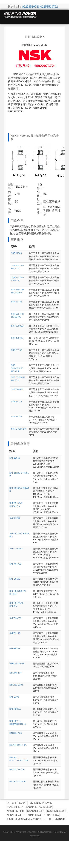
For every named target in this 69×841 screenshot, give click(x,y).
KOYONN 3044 (32, 815)
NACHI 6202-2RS (18, 745)
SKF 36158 (16, 350)
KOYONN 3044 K (57, 811)
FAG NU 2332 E (17, 769)
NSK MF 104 (15, 673)
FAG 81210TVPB (17, 781)
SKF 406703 (17, 338)
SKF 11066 (16, 253)
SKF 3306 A (15, 709)
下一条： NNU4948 (54, 819)
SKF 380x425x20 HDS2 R (17, 368)
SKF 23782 (16, 301)
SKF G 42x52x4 (18, 429)
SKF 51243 (16, 401)
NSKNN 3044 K (35, 811)
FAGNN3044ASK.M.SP (39, 806)
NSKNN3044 (14, 815)
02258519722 (49, 6)
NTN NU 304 (15, 733)
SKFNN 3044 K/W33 (41, 802)
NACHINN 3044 (15, 811)
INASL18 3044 (15, 806)
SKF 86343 (16, 416)
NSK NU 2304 (16, 685)
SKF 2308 (14, 697)
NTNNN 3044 (51, 815)
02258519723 (31, 6)
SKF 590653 (17, 389)
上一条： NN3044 (17, 802)
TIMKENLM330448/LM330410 (24, 819)
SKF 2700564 (17, 326)
